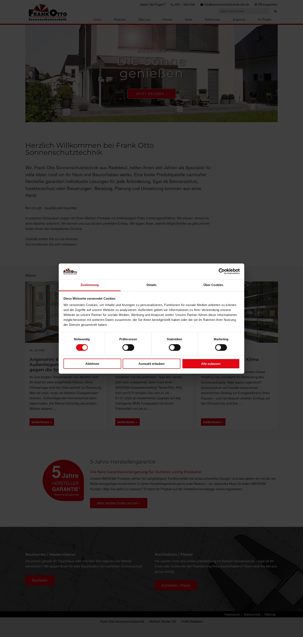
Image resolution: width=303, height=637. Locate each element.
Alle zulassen (210, 363)
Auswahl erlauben (151, 363)
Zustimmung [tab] (90, 285)
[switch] (128, 347)
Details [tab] (152, 285)
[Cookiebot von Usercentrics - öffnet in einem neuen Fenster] (222, 271)
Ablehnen (92, 363)
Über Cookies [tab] (213, 285)
